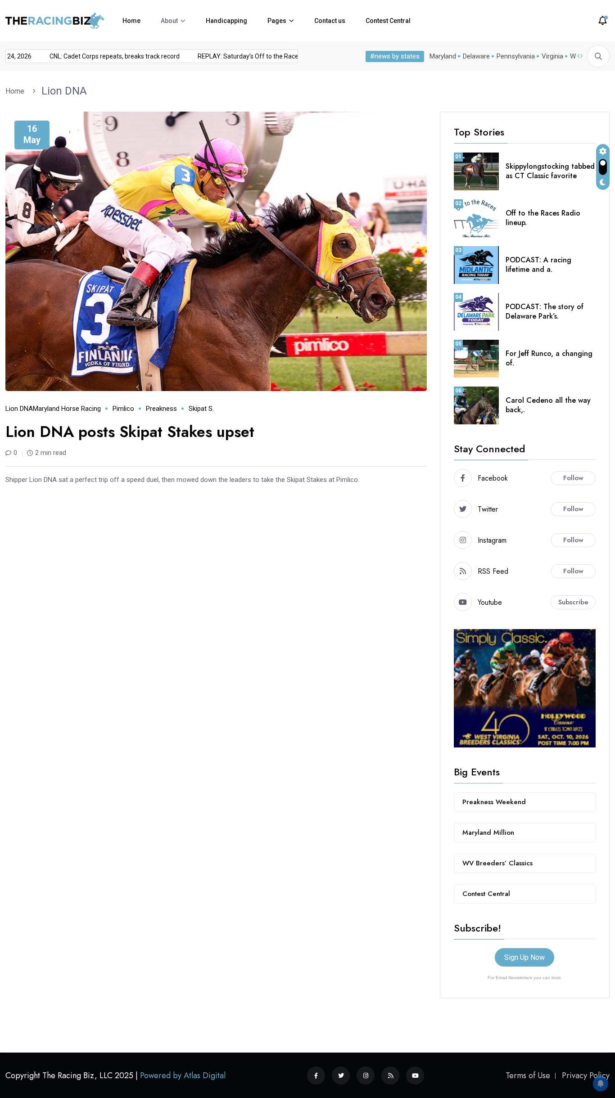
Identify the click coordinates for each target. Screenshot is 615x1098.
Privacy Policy (586, 1075)
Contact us (329, 20)
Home (131, 20)
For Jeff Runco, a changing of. (549, 358)
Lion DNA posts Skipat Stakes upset (129, 432)
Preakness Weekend (494, 802)
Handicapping (226, 20)
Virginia (552, 56)
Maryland (443, 56)
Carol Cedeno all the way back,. (548, 405)
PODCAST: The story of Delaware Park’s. (544, 311)
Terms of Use (528, 1075)
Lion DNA (64, 91)
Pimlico (123, 409)
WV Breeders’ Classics (497, 863)
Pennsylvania (516, 56)
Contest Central (388, 20)
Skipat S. (201, 409)
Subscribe (573, 602)
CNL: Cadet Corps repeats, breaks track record (105, 56)
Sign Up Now (524, 957)
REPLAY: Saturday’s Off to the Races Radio (248, 56)
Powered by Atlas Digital (183, 1075)
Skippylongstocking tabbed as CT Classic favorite (550, 171)
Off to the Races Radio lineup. (543, 218)
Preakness (161, 409)
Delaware (476, 56)
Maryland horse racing (67, 409)
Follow (573, 478)
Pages (276, 20)
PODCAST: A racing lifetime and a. (538, 264)
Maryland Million (488, 832)
